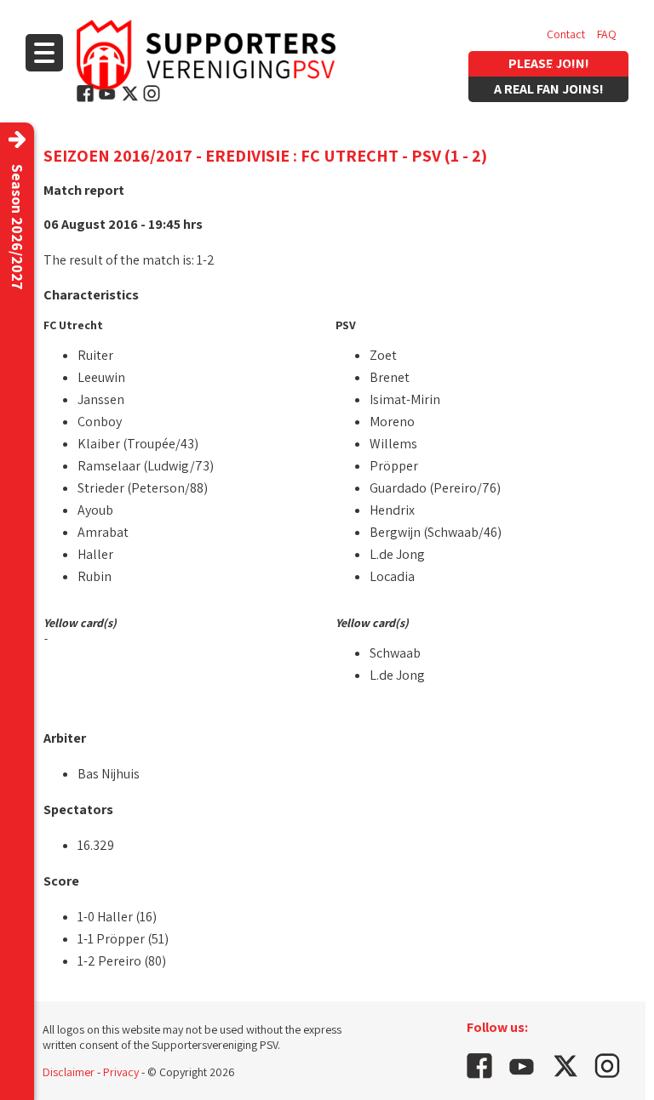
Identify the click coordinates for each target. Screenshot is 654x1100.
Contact (566, 34)
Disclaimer (69, 1072)
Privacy (121, 1072)
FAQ (607, 34)
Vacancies (571, 68)
